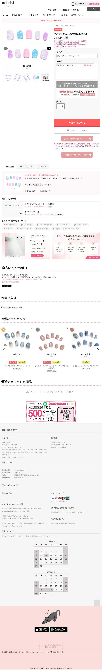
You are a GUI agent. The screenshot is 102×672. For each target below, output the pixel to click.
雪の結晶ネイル (43, 229)
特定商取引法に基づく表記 (55, 652)
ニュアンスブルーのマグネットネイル (17, 366)
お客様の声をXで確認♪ (11, 282)
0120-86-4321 (81, 4)
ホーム (5, 15)
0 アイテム (94, 9)
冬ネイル (9, 229)
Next (49, 48)
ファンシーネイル (25, 229)
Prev (4, 349)
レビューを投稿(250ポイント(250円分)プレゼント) (22, 279)
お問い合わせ (77, 15)
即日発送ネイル (11, 225)
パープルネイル (65, 225)
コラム (64, 15)
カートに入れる (78, 122)
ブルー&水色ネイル (46, 225)
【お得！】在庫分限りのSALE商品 (67, 229)
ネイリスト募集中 (24, 652)
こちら (53, 277)
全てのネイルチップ (68, 25)
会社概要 (4, 652)
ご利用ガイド (49, 15)
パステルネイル (82, 225)
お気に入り (34, 15)
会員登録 (65, 10)
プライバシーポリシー (38, 652)
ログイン (76, 10)
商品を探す (17, 15)
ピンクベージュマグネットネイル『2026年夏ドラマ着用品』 (51, 367)
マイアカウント (54, 10)
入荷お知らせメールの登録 (76, 155)
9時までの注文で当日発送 (51, 21)
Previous (6, 48)
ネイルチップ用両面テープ (35, 207)
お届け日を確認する (73, 138)
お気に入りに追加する (78, 130)
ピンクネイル (28, 225)
